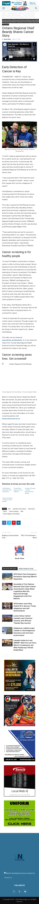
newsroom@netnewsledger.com (23, 878)
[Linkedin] (18, 523)
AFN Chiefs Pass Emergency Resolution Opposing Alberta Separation (25, 576)
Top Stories (5, 24)
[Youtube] (25, 892)
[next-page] (6, 655)
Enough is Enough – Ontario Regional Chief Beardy (30, 491)
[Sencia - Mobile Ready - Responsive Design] (19, 780)
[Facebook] (4, 523)
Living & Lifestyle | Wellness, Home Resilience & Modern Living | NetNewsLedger (18, 14)
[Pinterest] (14, 523)
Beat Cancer (31, 509)
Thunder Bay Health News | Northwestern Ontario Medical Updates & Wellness (19, 16)
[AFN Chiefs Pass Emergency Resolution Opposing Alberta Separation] (7, 576)
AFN (9, 509)
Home (4, 13)
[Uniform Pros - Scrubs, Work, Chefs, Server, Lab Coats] (19, 813)
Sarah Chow (7, 39)
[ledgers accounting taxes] (19, 745)
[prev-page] (3, 655)
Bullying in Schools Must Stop (10, 537)
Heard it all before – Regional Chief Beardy (7, 499)
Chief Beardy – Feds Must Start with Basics (6, 490)
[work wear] (19, 710)
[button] (3, 8)
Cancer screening (13, 511)
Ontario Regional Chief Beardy (11, 514)
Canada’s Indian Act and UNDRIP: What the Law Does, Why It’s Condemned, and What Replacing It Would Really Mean (25, 645)
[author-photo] (20, 555)
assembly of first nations (19, 509)
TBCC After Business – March (29, 537)
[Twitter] (9, 523)
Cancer (5, 511)
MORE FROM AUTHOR (26, 569)
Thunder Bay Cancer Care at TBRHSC (18, 490)
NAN (22, 511)
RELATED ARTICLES (9, 569)
